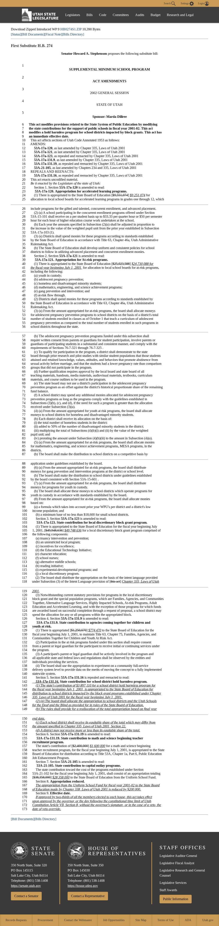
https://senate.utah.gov (26, 886)
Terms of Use (165, 920)
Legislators (72, 15)
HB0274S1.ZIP (70, 29)
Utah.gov (207, 920)
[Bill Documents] (32, 34)
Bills (89, 15)
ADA (188, 920)
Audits (139, 15)
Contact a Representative (88, 896)
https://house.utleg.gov (83, 886)
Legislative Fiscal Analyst (177, 863)
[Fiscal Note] (53, 34)
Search (167, 3)
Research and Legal (180, 15)
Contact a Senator (26, 896)
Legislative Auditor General (178, 856)
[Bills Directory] (73, 34)
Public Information (175, 899)
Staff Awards (168, 890)
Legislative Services (173, 883)
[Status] (16, 34)
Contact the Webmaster (78, 920)
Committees (121, 15)
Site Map (140, 920)
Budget (155, 15)
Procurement (45, 920)
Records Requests (16, 920)
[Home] (40, 15)
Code (102, 15)
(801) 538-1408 (37, 880)
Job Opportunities (113, 920)
